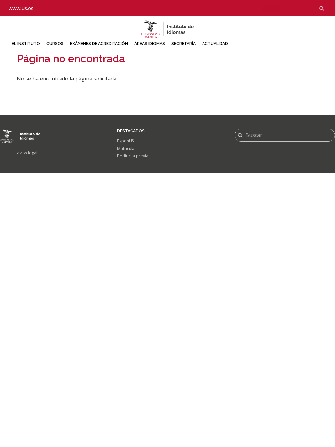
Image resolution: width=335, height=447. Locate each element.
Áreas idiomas (149, 43)
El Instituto (26, 43)
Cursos (54, 43)
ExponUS (125, 141)
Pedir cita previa (132, 156)
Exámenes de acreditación (99, 43)
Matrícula (125, 148)
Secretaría (183, 43)
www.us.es (21, 8)
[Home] (167, 29)
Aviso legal (27, 153)
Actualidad (215, 43)
